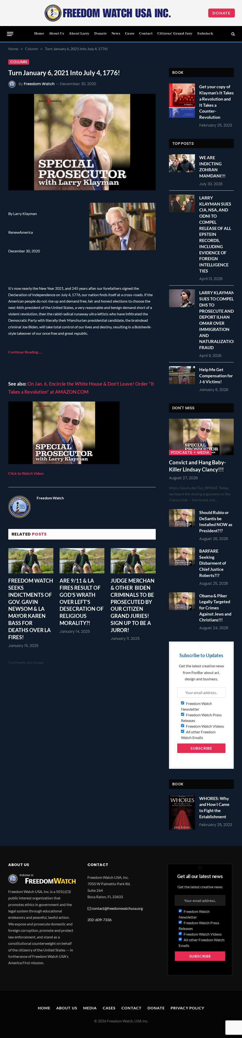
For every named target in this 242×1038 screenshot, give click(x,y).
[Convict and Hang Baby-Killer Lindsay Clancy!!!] (201, 437)
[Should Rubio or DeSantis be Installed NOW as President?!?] (183, 518)
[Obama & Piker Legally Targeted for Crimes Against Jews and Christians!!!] (183, 601)
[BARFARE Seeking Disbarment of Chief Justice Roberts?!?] (183, 557)
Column (18, 62)
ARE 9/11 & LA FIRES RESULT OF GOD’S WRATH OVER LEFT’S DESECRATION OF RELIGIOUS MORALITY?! (82, 601)
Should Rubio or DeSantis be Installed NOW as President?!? (215, 521)
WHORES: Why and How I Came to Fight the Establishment (214, 807)
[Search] (232, 34)
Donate (221, 13)
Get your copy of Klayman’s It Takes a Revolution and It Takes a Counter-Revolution (216, 102)
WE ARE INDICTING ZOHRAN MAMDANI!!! (212, 166)
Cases (129, 33)
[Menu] (10, 34)
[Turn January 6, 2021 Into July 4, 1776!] (82, 142)
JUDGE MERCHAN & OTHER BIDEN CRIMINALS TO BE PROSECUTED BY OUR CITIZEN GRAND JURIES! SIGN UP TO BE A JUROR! (133, 605)
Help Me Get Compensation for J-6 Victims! (216, 375)
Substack (205, 33)
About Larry (79, 33)
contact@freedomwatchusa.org (117, 908)
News (116, 33)
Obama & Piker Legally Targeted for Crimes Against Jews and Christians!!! (215, 608)
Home (39, 33)
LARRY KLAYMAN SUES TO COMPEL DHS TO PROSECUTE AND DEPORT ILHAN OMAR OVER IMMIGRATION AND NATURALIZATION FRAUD (218, 320)
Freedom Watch (39, 84)
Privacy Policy (187, 1008)
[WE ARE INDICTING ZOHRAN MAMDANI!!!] (183, 163)
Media (90, 1008)
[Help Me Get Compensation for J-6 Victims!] (183, 375)
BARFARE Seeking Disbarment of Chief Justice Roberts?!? (212, 563)
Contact (145, 33)
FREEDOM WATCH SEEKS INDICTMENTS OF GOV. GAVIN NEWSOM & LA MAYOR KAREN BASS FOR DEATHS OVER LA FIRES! (30, 608)
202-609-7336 (99, 919)
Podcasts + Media (190, 452)
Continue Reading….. (25, 352)
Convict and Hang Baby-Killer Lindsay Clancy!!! (197, 466)
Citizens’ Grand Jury (175, 33)
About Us (56, 33)
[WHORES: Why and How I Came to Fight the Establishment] (182, 812)
